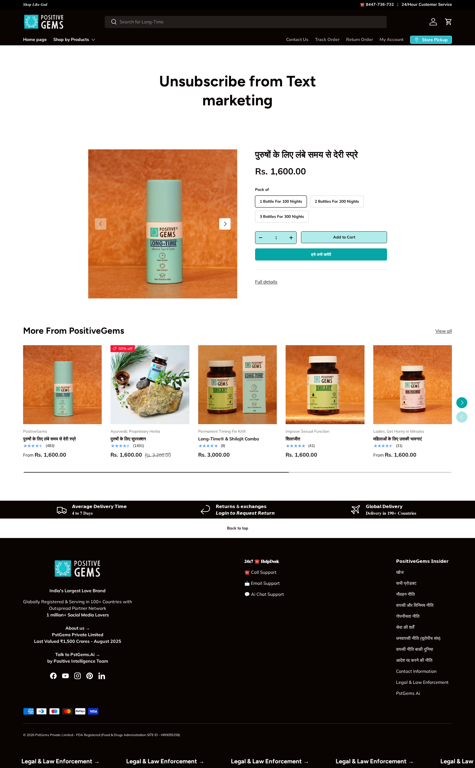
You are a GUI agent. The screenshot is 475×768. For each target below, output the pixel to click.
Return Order (359, 40)
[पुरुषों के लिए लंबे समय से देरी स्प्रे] (62, 384)
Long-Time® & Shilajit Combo (228, 438)
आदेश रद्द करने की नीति (414, 660)
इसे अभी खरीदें (321, 254)
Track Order (327, 40)
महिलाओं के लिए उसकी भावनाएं (397, 438)
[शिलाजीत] (325, 384)
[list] (162, 223)
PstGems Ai (408, 693)
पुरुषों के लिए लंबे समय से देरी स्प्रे (306, 154)
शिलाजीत (293, 438)
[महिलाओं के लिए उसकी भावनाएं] (412, 384)
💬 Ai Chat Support (264, 594)
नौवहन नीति (405, 594)
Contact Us (297, 40)
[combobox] (245, 22)
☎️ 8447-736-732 (377, 4)
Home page (35, 40)
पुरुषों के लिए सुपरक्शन (128, 438)
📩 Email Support (262, 583)
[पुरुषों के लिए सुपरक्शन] (150, 384)
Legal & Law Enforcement (422, 682)
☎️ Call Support (260, 572)
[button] (449, 22)
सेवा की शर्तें (405, 627)
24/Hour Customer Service (427, 4)
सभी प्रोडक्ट (406, 583)
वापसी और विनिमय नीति (414, 605)
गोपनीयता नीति (407, 616)
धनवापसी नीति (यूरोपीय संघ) (418, 638)
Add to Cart (344, 237)
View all (443, 331)
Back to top (237, 528)
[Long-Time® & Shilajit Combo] (237, 384)
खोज (400, 572)
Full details (266, 281)
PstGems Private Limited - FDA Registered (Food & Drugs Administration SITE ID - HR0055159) (107, 735)
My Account (392, 40)
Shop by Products (71, 40)
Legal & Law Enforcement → (87, 761)
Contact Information (416, 671)
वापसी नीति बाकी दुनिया (414, 649)
